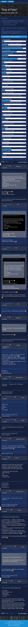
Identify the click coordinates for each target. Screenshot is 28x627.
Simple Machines (17, 624)
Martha (7, 438)
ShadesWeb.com (17, 625)
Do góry (3, 613)
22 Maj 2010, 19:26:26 (5, 585)
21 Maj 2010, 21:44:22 (5, 514)
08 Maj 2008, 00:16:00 (5, 252)
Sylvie (16, 22)
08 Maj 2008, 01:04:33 (5, 321)
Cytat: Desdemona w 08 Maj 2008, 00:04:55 (12, 255)
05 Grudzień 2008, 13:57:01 (6, 401)
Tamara (7, 344)
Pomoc (9, 621)
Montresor (8, 509)
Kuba (7, 457)
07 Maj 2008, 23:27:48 (5, 170)
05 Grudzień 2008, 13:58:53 (6, 424)
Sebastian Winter (10, 396)
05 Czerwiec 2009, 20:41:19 (6, 443)
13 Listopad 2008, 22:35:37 (6, 381)
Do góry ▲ (18, 621)
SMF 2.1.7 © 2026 (11, 624)
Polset (7, 165)
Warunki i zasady (13, 621)
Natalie (7, 490)
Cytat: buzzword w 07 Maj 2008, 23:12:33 (11, 173)
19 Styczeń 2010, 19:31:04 (6, 495)
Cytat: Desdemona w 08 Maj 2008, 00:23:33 (12, 325)
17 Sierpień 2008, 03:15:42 (6, 350)
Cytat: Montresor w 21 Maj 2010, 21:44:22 (11, 554)
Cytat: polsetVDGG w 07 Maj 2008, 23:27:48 (12, 212)
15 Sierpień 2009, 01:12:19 (6, 461)
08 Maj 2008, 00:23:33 (5, 308)
